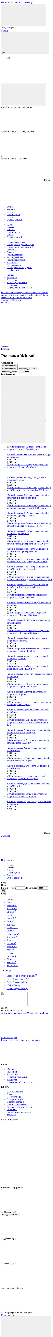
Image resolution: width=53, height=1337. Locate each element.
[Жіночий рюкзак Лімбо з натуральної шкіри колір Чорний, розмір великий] (29, 488)
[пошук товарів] (23, 15)
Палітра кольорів (31, 292)
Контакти (16, 300)
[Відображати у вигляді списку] (23, 432)
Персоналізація (16, 292)
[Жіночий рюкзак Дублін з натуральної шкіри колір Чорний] (29, 777)
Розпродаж (12, 285)
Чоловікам (12, 277)
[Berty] (14, 1005)
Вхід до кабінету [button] (15, 1091)
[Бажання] (26, 119)
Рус (8, 58)
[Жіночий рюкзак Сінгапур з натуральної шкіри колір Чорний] (29, 685)
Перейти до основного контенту (16, 2)
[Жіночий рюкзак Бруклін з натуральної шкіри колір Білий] (29, 795)
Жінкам (10, 275)
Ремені (10, 875)
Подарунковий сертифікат (19, 287)
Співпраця (13, 297)
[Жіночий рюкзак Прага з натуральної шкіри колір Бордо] (29, 703)
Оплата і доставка (15, 1102)
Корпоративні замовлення (19, 1112)
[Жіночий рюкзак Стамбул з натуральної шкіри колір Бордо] (29, 596)
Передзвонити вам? (10, 1215)
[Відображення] (23, 387)
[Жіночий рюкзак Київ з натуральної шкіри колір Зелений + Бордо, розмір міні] (29, 578)
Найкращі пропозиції (17, 282)
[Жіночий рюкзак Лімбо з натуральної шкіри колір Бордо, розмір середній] (29, 506)
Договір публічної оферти (19, 1107)
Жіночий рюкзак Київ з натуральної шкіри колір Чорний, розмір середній (27, 567)
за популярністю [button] (9, 369)
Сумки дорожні (14, 878)
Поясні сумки (13, 872)
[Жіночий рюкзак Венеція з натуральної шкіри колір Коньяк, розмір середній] (29, 722)
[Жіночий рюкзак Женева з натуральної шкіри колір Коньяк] (29, 448)
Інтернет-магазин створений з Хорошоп (20, 1040)
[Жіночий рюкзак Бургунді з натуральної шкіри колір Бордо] (29, 465)
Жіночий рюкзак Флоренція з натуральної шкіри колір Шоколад (27, 639)
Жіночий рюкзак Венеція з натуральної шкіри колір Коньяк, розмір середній (29, 731)
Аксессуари (12, 280)
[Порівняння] (23, 94)
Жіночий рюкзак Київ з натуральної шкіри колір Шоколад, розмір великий (27, 550)
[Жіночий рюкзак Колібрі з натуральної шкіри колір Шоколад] (29, 614)
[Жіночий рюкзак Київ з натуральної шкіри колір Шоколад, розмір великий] (29, 542)
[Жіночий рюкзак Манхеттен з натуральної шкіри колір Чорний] (29, 649)
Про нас (5, 292)
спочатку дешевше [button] (27, 369)
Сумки (10, 865)
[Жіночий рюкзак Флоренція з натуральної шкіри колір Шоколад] (29, 631)
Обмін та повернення (20, 295)
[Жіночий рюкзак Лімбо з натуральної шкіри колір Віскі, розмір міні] (29, 524)
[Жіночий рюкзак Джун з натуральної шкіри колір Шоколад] (29, 759)
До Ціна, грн (31, 888)
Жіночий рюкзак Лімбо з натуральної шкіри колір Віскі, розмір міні (28, 532)
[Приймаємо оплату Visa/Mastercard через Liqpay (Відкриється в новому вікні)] (25, 1013)
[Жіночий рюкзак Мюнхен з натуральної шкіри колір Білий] (29, 667)
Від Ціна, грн (7, 888)
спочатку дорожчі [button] (9, 372)
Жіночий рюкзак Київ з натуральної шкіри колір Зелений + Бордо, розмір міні (27, 585)
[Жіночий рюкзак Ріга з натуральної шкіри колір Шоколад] (29, 741)
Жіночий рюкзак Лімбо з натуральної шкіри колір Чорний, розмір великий (28, 496)
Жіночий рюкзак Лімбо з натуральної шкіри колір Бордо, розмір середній (28, 514)
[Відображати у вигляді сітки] (23, 409)
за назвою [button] (24, 372)
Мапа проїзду (7, 1315)
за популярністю (9, 366)
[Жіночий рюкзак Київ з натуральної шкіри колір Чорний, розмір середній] (29, 560)
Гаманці (11, 870)
